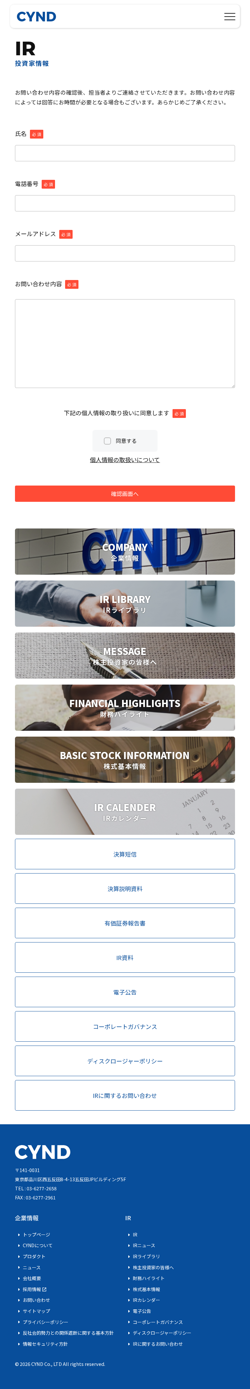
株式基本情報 (142, 1289)
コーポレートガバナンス (154, 1322)
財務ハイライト (145, 1278)
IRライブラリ (142, 1257)
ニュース (28, 1267)
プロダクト (30, 1257)
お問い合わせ (32, 1300)
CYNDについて (34, 1245)
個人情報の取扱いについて (125, 459)
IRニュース (140, 1245)
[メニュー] (229, 15)
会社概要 (28, 1278)
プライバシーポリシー (41, 1322)
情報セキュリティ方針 (41, 1344)
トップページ (32, 1235)
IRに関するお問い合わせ (154, 1344)
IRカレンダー (142, 1300)
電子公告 (138, 1311)
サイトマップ (32, 1311)
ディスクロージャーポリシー (158, 1333)
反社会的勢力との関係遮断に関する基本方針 (64, 1333)
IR (131, 1235)
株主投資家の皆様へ (149, 1267)
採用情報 (31, 1289)
